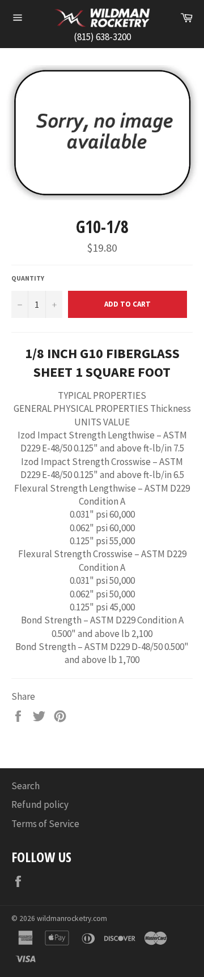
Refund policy (40, 804)
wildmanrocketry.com (72, 918)
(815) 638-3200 (102, 37)
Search (25, 786)
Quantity (27, 278)
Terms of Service (45, 823)
